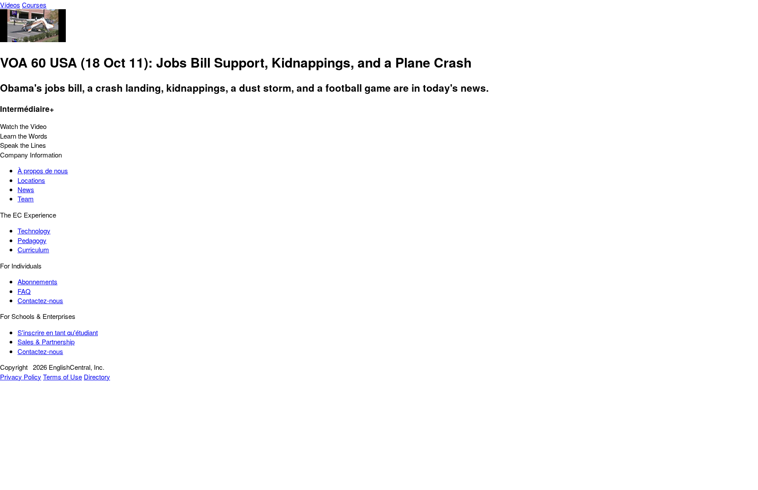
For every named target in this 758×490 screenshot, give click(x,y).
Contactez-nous (40, 300)
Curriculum (33, 249)
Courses (34, 4)
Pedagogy (32, 240)
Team (26, 198)
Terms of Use (62, 376)
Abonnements (37, 281)
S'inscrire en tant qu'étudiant (58, 332)
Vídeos (10, 4)
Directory (97, 376)
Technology (34, 230)
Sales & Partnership (46, 341)
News (26, 189)
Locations (31, 180)
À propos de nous (43, 170)
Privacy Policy (20, 376)
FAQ (24, 291)
